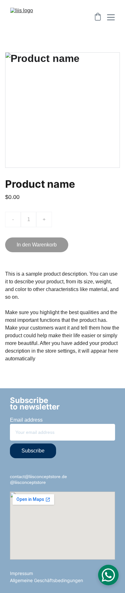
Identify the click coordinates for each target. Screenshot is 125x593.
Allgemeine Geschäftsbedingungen (46, 580)
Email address (26, 420)
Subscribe (33, 450)
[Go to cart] (98, 17)
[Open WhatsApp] (108, 575)
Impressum (21, 573)
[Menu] (111, 17)
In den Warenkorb (37, 244)
